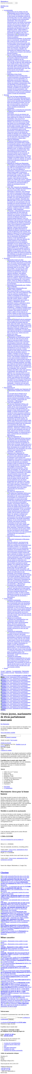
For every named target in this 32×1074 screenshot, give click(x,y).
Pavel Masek (10, 961)
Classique (3, 675)
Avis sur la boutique (6, 839)
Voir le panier (13, 740)
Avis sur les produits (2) (17, 839)
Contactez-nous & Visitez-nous (12, 1044)
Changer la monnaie (11, 737)
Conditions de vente (9, 1049)
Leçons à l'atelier (8, 598)
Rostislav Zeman (9, 964)
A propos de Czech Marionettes (12, 1043)
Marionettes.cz (4, 1)
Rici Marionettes (5, 724)
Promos (6, 668)
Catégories (8, 671)
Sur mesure (7, 258)
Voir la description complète (8, 732)
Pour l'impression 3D (9, 387)
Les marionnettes (8, 10)
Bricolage (6, 95)
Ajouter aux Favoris (6, 743)
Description (7, 786)
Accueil (3, 671)
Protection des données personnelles (13, 1050)
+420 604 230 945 (8, 1035)
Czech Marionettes (24, 959)
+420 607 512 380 (9, 1034)
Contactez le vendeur (6, 750)
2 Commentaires (8, 788)
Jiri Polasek (20, 948)
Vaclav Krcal (10, 981)
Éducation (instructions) (10, 1047)
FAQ (5, 1046)
